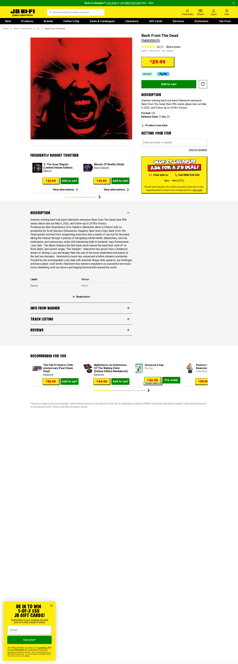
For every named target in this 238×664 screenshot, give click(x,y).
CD (38, 29)
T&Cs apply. (197, 190)
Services (178, 21)
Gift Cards (155, 21)
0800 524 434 (133, 3)
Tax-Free (225, 21)
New (8, 21)
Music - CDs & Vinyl (22, 29)
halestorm (150, 40)
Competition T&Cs (44, 647)
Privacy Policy (19, 649)
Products (27, 21)
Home (6, 29)
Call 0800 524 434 (188, 175)
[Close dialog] (51, 605)
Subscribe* (29, 639)
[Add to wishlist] (203, 84)
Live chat (111, 3)
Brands (48, 21)
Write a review (173, 46)
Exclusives (201, 21)
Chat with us (160, 175)
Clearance (132, 21)
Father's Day (71, 21)
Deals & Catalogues (102, 21)
